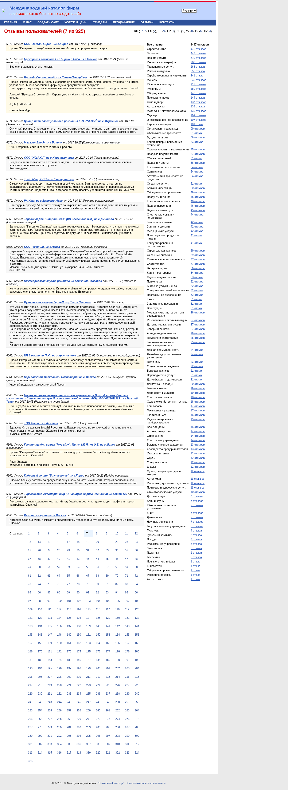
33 (107, 550)
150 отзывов (198, 88)
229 (30, 693)
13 (29, 542)
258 (79, 710)
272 (98, 718)
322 (117, 752)
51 (48, 567)
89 (68, 592)
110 (40, 609)
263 (127, 710)
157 (30, 643)
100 (59, 601)
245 (69, 702)
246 (79, 702)
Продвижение (124, 22)
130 (117, 617)
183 (49, 659)
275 (127, 718)
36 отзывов (198, 268)
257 (69, 710)
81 (107, 584)
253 (30, 710)
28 (58, 550)
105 (108, 601)
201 (108, 668)
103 (88, 601)
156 (137, 634)
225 (108, 685)
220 (59, 685)
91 (87, 592)
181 (30, 659)
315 (49, 752)
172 (59, 651)
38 (39, 558)
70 (116, 575)
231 (49, 693)
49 (29, 567)
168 (137, 643)
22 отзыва (197, 366)
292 (59, 735)
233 (69, 693)
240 (137, 693)
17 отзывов (198, 406)
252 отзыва (198, 71)
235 (88, 693)
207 (49, 676)
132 (137, 617)
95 (126, 592)
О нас (27, 22)
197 (69, 668)
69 (107, 575)
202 (117, 668)
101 (69, 601)
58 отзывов (198, 162)
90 (78, 592)
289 (30, 735)
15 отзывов (198, 419)
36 (136, 550)
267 (49, 718)
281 (69, 727)
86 (39, 592)
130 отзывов (198, 110)
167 (127, 643)
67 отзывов (198, 153)
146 (40, 634)
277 (30, 727)
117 (108, 609)
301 (30, 744)
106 (117, 601)
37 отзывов (198, 259)
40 (58, 558)
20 (97, 542)
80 (97, 584)
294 (79, 735)
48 (136, 558)
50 (39, 567)
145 (30, 634)
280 (59, 727)
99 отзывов (198, 128)
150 (79, 634)
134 (40, 626)
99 (48, 601)
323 (127, 752)
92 (97, 592)
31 (87, 550)
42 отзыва (197, 222)
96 (136, 592)
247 (88, 702)
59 (126, 567)
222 (79, 685)
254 (40, 710)
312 (137, 744)
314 (40, 752)
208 (59, 676)
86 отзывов (198, 137)
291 (49, 735)
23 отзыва (197, 361)
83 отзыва (197, 141)
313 (30, 752)
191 (127, 659)
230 (40, 693)
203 (127, 668)
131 (127, 617)
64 (58, 575)
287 (127, 727)
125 (69, 617)
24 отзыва (197, 349)
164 (98, 643)
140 (98, 626)
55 (87, 567)
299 (127, 735)
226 (117, 685)
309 (108, 744)
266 (40, 718)
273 (108, 718)
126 (79, 617)
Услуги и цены (76, 22)
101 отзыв (197, 124)
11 (126, 533)
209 (69, 676)
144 (137, 626)
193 (30, 668)
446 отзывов (198, 53)
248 (98, 702)
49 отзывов (198, 192)
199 (88, 668)
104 (98, 601)
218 (40, 685)
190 (117, 659)
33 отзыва (197, 277)
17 (68, 542)
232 (59, 693)
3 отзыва (196, 535)
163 (88, 643)
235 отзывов (198, 80)
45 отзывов (198, 210)
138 (79, 626)
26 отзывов (198, 333)
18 (78, 542)
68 (97, 575)
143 (127, 626)
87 (48, 592)
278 (40, 727)
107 (127, 601)
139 (88, 626)
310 (117, 744)
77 (68, 584)
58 (116, 567)
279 (49, 727)
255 (49, 710)
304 (59, 744)
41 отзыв (196, 235)
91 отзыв (196, 133)
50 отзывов (198, 188)
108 (137, 601)
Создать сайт (48, 22)
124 (59, 617)
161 (69, 643)
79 (87, 584)
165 (108, 643)
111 (49, 609)
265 (30, 718)
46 (116, 558)
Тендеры (100, 22)
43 (87, 558)
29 (68, 550)
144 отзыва (198, 97)
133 (30, 626)
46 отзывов (198, 205)
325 (30, 761)
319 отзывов (198, 57)
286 (117, 727)
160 (59, 643)
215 (127, 676)
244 (59, 702)
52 (58, 567)
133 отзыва (198, 106)
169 (30, 651)
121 (30, 617)
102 (79, 601)
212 (98, 676)
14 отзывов (198, 431)
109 (30, 609)
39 (48, 558)
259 (88, 710)
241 (30, 702)
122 (40, 617)
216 (137, 676)
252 (137, 702)
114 (79, 609)
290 (40, 735)
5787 (143, 31)
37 (29, 558)
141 (108, 626)
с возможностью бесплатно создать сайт (45, 14)
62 (39, 575)
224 (98, 685)
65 (68, 575)
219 (49, 685)
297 (108, 735)
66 (78, 575)
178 (117, 651)
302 (40, 744)
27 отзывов (198, 320)
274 (117, 718)
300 (137, 735)
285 (108, 727)
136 (59, 626)
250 (117, 702)
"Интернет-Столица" (111, 783)
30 (78, 550)
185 (69, 659)
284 (98, 727)
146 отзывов (198, 93)
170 (40, 651)
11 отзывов (198, 471)
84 (136, 584)
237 (108, 693)
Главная (10, 22)
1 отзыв (195, 561)
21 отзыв (196, 370)
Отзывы (147, 22)
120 (137, 609)
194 (40, 668)
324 (137, 752)
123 (49, 617)
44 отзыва (197, 214)
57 (107, 567)
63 (48, 575)
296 (98, 735)
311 (127, 744)
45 (107, 558)
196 (59, 668)
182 (40, 659)
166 (117, 643)
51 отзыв (196, 183)
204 (137, 668)
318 (79, 752)
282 (79, 727)
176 (98, 651)
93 (107, 592)
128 (98, 617)
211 (88, 676)
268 (59, 718)
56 (97, 567)
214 (117, 676)
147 (49, 634)
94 (116, 592)
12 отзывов (198, 453)
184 (59, 659)
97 (29, 601)
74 (39, 584)
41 (68, 558)
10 (116, 533)
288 (137, 727)
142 (117, 626)
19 (87, 542)
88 (58, 592)
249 (108, 702)
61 (29, 575)
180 (137, 651)
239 (127, 693)
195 (49, 668)
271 (88, 718)
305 (69, 744)
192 (137, 659)
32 (97, 550)
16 (58, 542)
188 (98, 659)
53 (68, 567)
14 (39, 542)
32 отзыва (197, 281)
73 (29, 584)
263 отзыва (198, 66)
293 (69, 735)
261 (108, 710)
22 (116, 542)
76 (58, 584)
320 (98, 752)
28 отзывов (198, 312)
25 (29, 550)
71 (126, 575)
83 (126, 584)
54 (78, 567)
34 (116, 550)
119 (127, 609)
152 (98, 634)
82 (116, 584)
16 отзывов (198, 414)
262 (117, 710)
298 (117, 735)
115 (88, 609)
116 (98, 609)
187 (88, 659)
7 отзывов (197, 500)
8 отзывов (197, 496)
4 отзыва (196, 530)
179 (127, 651)
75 (48, 584)
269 (69, 718)
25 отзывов (198, 337)
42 (78, 558)
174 (79, 651)
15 (48, 542)
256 (59, 710)
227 (127, 685)
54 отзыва (197, 167)
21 (107, 542)
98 (39, 601)
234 (79, 693)
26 (39, 550)
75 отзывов (198, 149)
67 (87, 575)
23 (126, 542)
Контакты (167, 22)
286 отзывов (198, 62)
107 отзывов (198, 119)
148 (59, 634)
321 (108, 752)
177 (108, 651)
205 (30, 676)
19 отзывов (198, 388)
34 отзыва (197, 272)
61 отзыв (196, 158)
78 (78, 584)
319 (88, 752)
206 (40, 676)
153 (108, 634)
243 (49, 702)
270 (79, 718)
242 (40, 702)
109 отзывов (198, 115)
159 (49, 643)
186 (79, 659)
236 (98, 693)
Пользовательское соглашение (146, 783)
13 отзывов (198, 444)
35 (126, 550)
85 (29, 592)
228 (137, 685)
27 (48, 550)
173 (69, 651)
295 (88, 735)
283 (88, 727)
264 (137, 710)
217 (30, 685)
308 (98, 744)
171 (49, 651)
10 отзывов (198, 492)
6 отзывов (197, 526)
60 (136, 567)
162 (79, 643)
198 (79, 668)
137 (69, 626)
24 (136, 542)
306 (79, 744)
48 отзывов (198, 196)
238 (117, 693)
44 (97, 558)
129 (108, 617)
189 (108, 659)
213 (108, 676)
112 (59, 609)
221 (69, 685)
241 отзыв (197, 75)
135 (49, 626)
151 (88, 634)
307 (88, 744)
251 (127, 702)
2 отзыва (196, 552)
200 (98, 668)
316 (59, 752)
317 (69, 752)
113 (69, 609)
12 (136, 533)
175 (88, 651)
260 (98, 710)
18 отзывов (198, 397)
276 (137, 718)
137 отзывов (198, 102)
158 (40, 643)
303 (49, 744)
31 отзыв (196, 299)
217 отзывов (198, 84)
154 (117, 634)
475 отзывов (198, 49)
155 (127, 634)
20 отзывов (198, 384)
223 (88, 685)
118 (117, 609)
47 (126, 558)
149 (69, 634)
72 (136, 575)
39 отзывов (198, 250)
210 (79, 676)
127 (88, 617)
